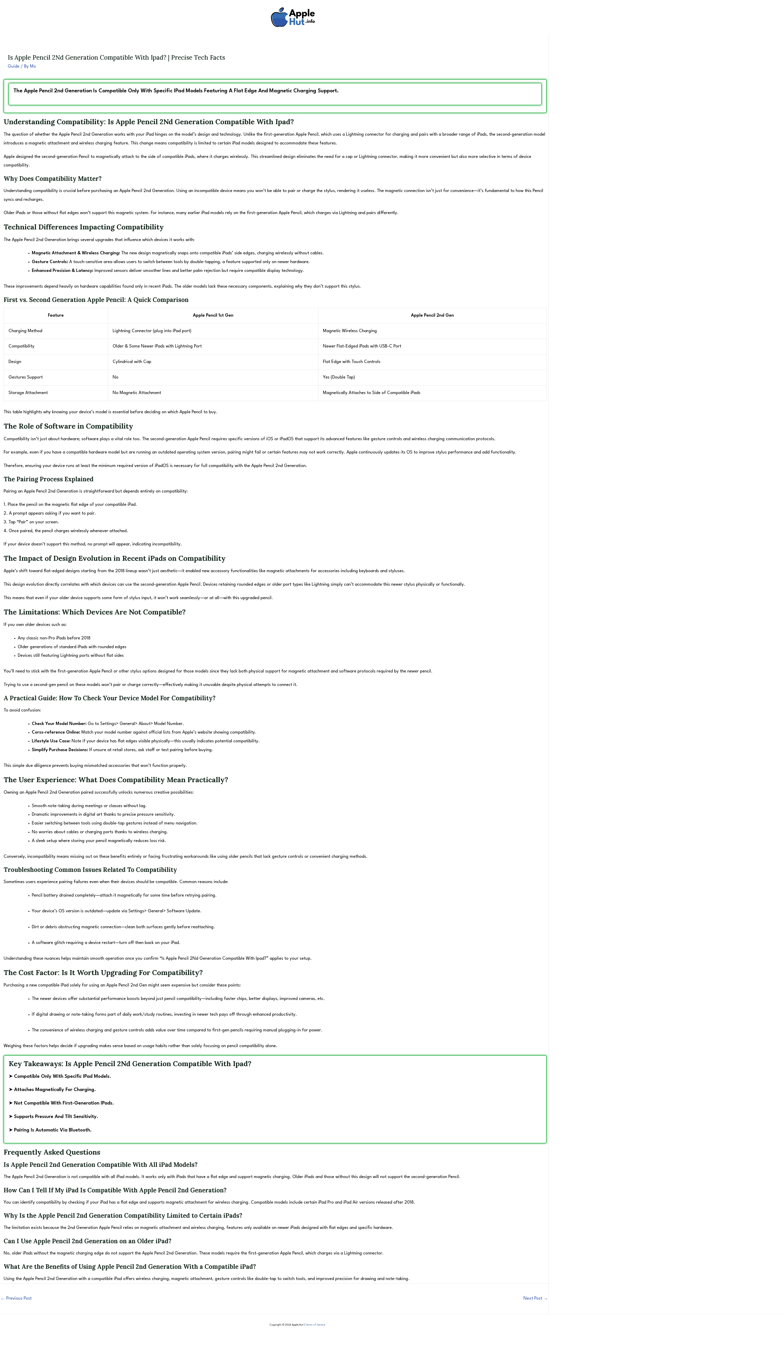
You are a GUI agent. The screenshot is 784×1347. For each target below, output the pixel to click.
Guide (13, 66)
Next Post (535, 1298)
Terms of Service (315, 1325)
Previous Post (16, 1298)
